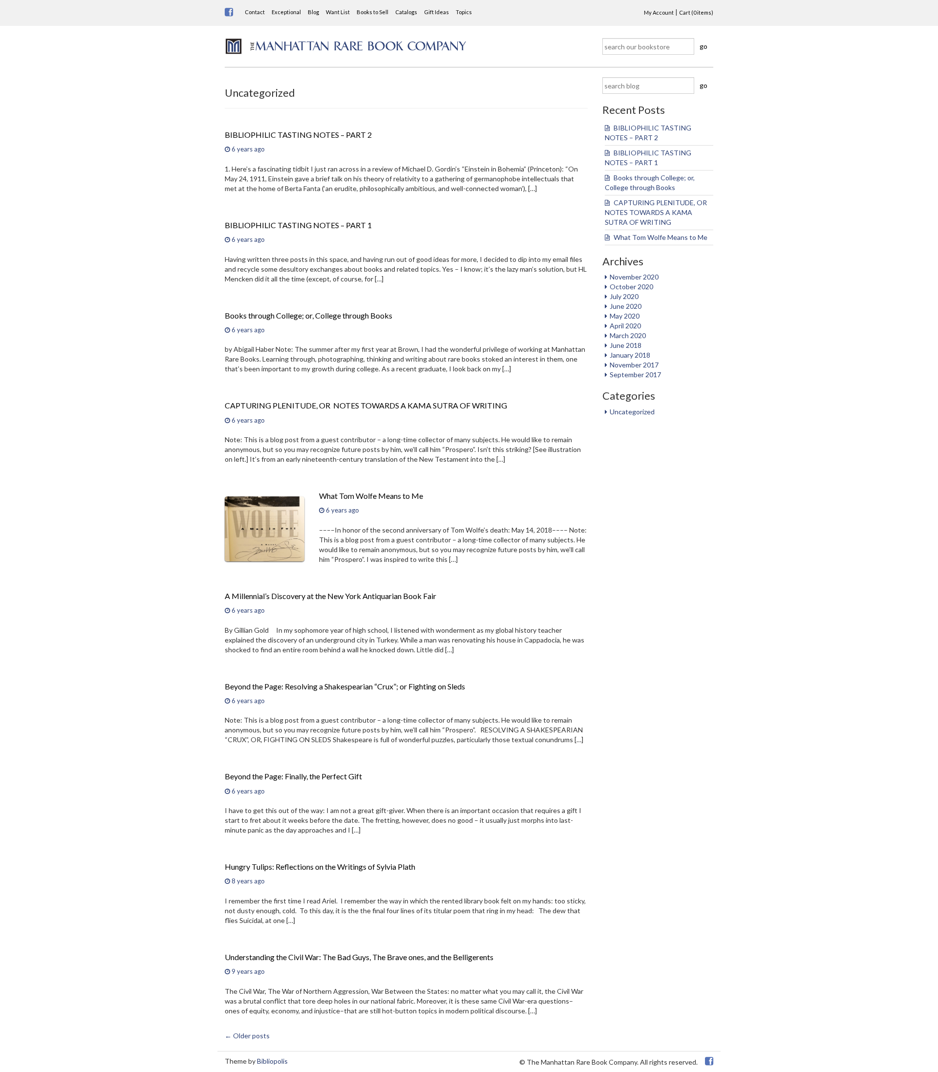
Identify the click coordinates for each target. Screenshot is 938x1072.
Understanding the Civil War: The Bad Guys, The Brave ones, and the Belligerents (359, 957)
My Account (659, 12)
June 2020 (625, 306)
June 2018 (625, 345)
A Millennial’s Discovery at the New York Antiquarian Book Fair (330, 595)
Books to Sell (372, 12)
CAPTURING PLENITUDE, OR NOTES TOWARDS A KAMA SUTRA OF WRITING (656, 212)
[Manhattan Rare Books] (346, 45)
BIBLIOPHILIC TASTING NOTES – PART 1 (298, 225)
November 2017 (634, 365)
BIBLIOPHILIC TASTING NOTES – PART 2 (298, 134)
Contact (255, 12)
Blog (313, 12)
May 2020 (625, 316)
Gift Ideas (436, 12)
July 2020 (624, 296)
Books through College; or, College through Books (308, 315)
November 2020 (634, 277)
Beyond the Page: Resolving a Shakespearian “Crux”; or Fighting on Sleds (345, 686)
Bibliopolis (272, 1061)
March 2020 (628, 335)
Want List (338, 12)
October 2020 (631, 286)
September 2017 (635, 374)
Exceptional (286, 12)
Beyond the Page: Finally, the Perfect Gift (293, 776)
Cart (696, 12)
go (703, 46)
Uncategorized (632, 411)
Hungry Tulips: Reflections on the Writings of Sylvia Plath (320, 866)
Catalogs (406, 12)
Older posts (247, 1035)
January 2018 (630, 355)
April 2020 (625, 326)
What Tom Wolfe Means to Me (660, 237)
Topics (464, 12)
